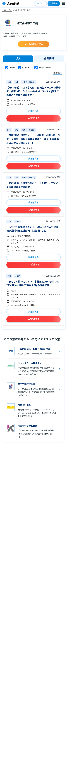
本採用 (12, 67)
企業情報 (49, 58)
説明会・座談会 (45, 67)
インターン (26, 67)
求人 (18, 58)
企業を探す (7, 10)
